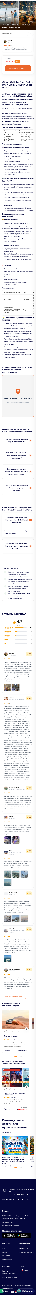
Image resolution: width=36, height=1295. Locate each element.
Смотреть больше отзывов (13, 996)
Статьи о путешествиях (26, 1252)
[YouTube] (26, 1199)
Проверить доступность (16, 68)
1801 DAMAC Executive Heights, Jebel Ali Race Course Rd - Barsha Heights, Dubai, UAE (16, 1217)
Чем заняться (23, 1248)
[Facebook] (23, 1199)
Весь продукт (6, 1256)
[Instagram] (15, 1199)
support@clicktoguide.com (10, 1226)
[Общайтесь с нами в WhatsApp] (1, 1291)
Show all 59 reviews (7, 33)
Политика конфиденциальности (8, 1272)
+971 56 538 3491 (7, 1222)
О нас (4, 1248)
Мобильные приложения (12, 1231)
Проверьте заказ (7, 1259)
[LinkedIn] (19, 1199)
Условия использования (9, 1277)
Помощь (5, 1211)
